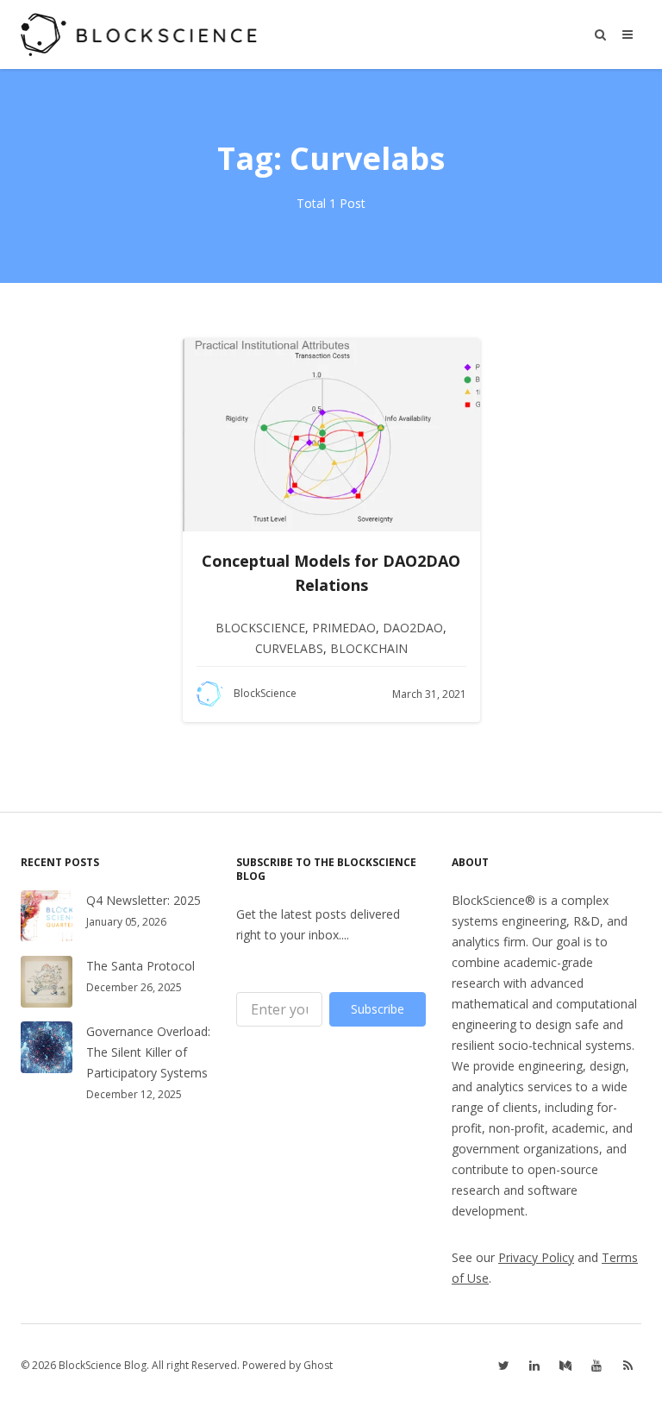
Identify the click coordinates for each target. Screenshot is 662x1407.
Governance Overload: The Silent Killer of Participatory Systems (148, 1052)
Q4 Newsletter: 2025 (143, 900)
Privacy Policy (536, 1257)
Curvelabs (289, 648)
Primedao (344, 627)
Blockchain (369, 648)
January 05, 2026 (126, 921)
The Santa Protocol (140, 966)
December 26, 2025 (134, 987)
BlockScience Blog (103, 1365)
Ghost (318, 1365)
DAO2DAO (413, 627)
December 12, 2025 (134, 1094)
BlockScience (260, 627)
